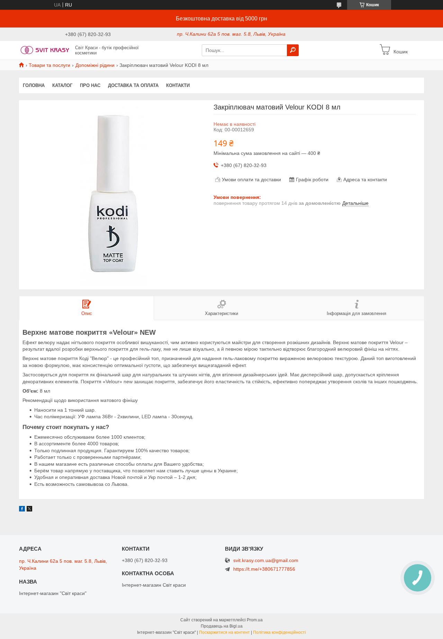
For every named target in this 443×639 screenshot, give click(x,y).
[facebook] (22, 510)
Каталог (62, 85)
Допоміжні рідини (95, 65)
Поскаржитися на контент (224, 632)
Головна (34, 85)
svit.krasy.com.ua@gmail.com (265, 560)
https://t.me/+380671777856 (264, 569)
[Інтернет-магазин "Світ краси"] (45, 50)
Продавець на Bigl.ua (222, 626)
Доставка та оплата (133, 85)
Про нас (90, 85)
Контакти (178, 85)
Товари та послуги (49, 65)
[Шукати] (293, 50)
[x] (29, 510)
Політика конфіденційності (279, 632)
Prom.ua (255, 620)
